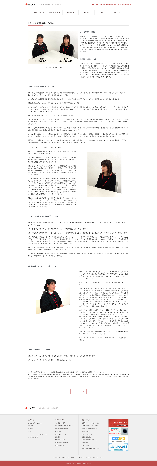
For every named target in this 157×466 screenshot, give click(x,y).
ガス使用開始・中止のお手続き (64, 426)
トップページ (56, 458)
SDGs (102, 12)
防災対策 (57, 437)
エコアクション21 (33, 437)
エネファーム (85, 445)
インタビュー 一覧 (78, 391)
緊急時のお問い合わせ (61, 428)
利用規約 (88, 458)
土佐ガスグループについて (35, 423)
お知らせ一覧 (65, 458)
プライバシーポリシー (98, 458)
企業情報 (70, 12)
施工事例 (73, 458)
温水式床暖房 (85, 431)
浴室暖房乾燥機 (86, 437)
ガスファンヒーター (87, 434)
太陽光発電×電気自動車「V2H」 (91, 448)
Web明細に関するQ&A (61, 442)
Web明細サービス (60, 440)
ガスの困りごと (59, 431)
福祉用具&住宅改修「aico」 (90, 428)
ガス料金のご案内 (60, 423)
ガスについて (37, 12)
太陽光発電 (85, 442)
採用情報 (86, 12)
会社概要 (30, 426)
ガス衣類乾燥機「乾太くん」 (90, 440)
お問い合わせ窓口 (60, 445)
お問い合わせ (118, 12)
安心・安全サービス (60, 434)
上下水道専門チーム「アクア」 (90, 426)
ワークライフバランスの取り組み (37, 434)
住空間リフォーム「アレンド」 (90, 423)
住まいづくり (53, 12)
